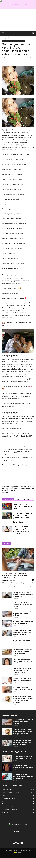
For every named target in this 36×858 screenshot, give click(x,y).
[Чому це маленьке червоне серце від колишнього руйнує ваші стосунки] (7, 595)
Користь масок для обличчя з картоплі (27, 488)
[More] (22, 62)
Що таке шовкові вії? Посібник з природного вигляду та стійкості (23, 613)
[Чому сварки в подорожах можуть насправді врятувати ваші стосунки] (18, 559)
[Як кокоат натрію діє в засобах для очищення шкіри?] (7, 623)
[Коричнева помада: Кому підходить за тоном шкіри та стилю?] (7, 661)
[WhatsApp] (17, 62)
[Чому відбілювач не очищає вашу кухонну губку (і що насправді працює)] (7, 652)
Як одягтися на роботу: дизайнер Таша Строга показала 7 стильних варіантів (10, 490)
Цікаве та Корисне (20, 40)
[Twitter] (8, 62)
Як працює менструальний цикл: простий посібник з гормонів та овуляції (22, 670)
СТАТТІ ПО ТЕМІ (8, 499)
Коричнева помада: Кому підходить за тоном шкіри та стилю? (22, 661)
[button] (3, 33)
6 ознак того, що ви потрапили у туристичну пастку (22, 506)
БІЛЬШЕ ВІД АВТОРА (22, 499)
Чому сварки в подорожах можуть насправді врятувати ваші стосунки (16, 575)
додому (4, 38)
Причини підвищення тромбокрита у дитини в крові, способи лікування (23, 776)
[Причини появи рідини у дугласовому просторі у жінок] (7, 767)
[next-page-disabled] (6, 538)
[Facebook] (4, 62)
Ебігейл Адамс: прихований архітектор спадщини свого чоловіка (22, 642)
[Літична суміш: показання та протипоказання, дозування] (7, 758)
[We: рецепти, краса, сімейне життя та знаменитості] (18, 4)
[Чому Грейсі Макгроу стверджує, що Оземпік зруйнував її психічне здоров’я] (7, 529)
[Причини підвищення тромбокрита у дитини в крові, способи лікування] (7, 776)
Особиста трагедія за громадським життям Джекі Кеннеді (22, 604)
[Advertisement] (18, 20)
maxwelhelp (5, 580)
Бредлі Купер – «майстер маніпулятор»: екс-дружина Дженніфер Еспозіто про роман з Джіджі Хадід (22, 517)
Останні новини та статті (15, 38)
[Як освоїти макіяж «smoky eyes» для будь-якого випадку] (7, 689)
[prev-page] (3, 538)
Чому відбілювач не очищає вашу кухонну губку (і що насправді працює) (22, 651)
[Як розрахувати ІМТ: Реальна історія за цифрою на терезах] (7, 680)
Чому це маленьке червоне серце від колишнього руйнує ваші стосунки (23, 594)
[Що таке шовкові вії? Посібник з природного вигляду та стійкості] (7, 614)
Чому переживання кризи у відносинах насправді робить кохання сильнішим (22, 632)
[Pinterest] (13, 62)
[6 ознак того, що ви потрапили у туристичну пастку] (7, 506)
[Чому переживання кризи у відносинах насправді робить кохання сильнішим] (7, 633)
